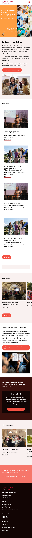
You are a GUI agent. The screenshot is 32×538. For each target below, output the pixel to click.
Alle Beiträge (7, 315)
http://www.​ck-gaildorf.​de (11, 509)
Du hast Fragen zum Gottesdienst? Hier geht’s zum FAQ (16, 347)
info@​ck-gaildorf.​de (9, 507)
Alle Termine (7, 257)
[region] (16, 267)
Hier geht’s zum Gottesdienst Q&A (12, 70)
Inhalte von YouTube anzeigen (16, 409)
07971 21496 (7, 505)
